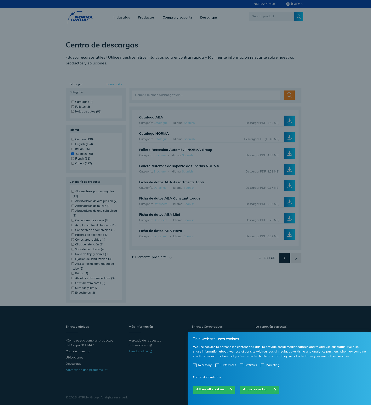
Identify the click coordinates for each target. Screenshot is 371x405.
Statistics (251, 365)
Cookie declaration (205, 377)
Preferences (228, 365)
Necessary (205, 365)
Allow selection (256, 389)
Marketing (272, 365)
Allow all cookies (210, 389)
